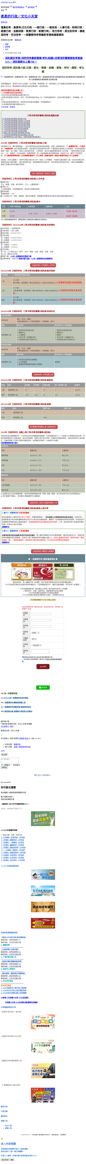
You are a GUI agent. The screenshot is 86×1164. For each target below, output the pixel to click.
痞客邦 (21, 738)
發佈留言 (4, 767)
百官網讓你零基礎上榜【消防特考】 (43, 427)
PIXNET (27, 1134)
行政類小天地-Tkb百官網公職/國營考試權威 (21, 1002)
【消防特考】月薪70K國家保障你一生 (43, 503)
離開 (12, 1160)
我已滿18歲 (5, 1160)
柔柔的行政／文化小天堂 (19, 16)
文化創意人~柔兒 (7, 726)
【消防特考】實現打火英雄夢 (43, 551)
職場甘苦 (18, 40)
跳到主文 (4, 22)
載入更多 (4, 754)
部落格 (7, 47)
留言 (26, 738)
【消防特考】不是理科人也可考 (43, 265)
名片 (6, 49)
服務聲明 (63, 1134)
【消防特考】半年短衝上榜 (43, 375)
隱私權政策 (55, 1134)
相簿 (6, 44)
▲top (3, 750)
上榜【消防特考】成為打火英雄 (43, 173)
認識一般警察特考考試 (22, 747)
